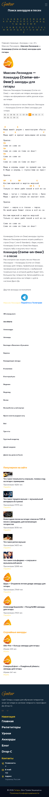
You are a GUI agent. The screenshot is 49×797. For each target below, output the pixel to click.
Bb (14, 114)
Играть (6, 651)
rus (31, 43)
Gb (8, 117)
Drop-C (7, 751)
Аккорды (24, 43)
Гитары (17, 790)
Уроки (6, 733)
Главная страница (10, 43)
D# (33, 114)
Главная (8, 721)
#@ (6, 773)
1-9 (6, 19)
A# (11, 114)
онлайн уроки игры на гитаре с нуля (19, 278)
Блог (5, 745)
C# (23, 114)
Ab (5, 114)
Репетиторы (11, 727)
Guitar (8, 5)
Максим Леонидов (10, 46)
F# (5, 117)
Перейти (7, 487)
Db (27, 114)
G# (14, 117)
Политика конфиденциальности (24, 793)
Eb (36, 114)
